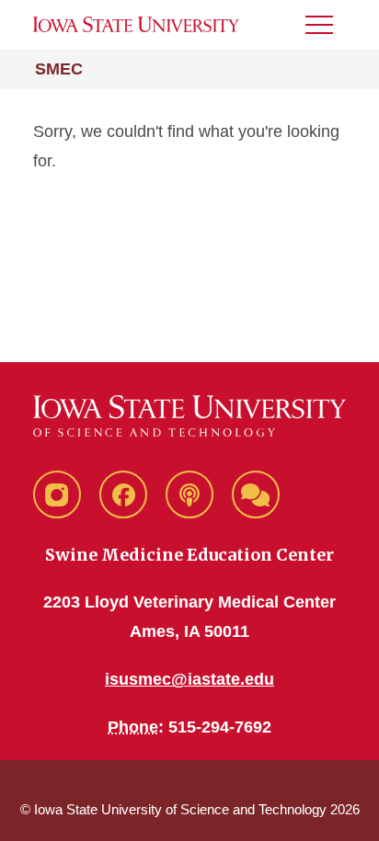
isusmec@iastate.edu (189, 679)
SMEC (59, 69)
